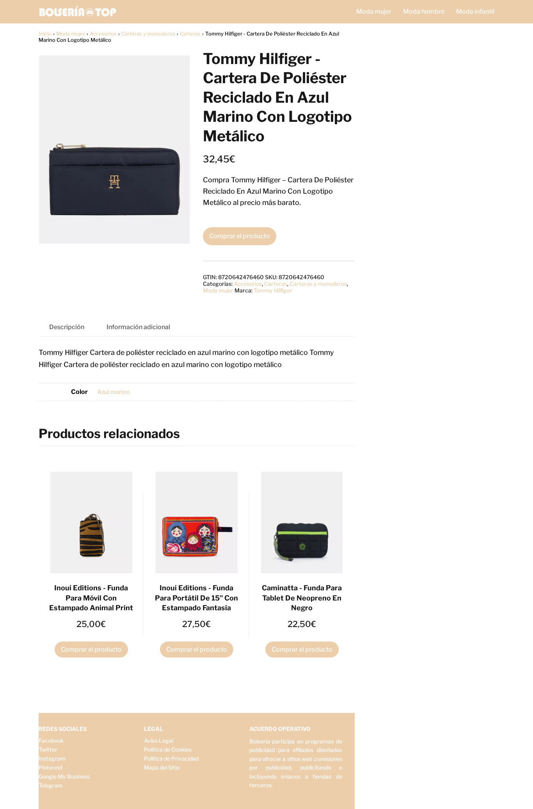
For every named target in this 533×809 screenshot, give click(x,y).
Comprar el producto (239, 236)
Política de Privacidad (171, 758)
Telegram (51, 785)
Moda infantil (475, 11)
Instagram (52, 758)
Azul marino (113, 392)
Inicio (45, 33)
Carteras (190, 33)
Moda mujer (373, 11)
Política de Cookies (168, 749)
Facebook (51, 740)
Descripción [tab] (66, 327)
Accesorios (103, 33)
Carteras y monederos (148, 33)
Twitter (48, 749)
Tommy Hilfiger (273, 290)
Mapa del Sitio (161, 767)
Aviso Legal (158, 740)
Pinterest (51, 767)
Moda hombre (423, 11)
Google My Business (64, 776)
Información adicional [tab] (138, 327)
